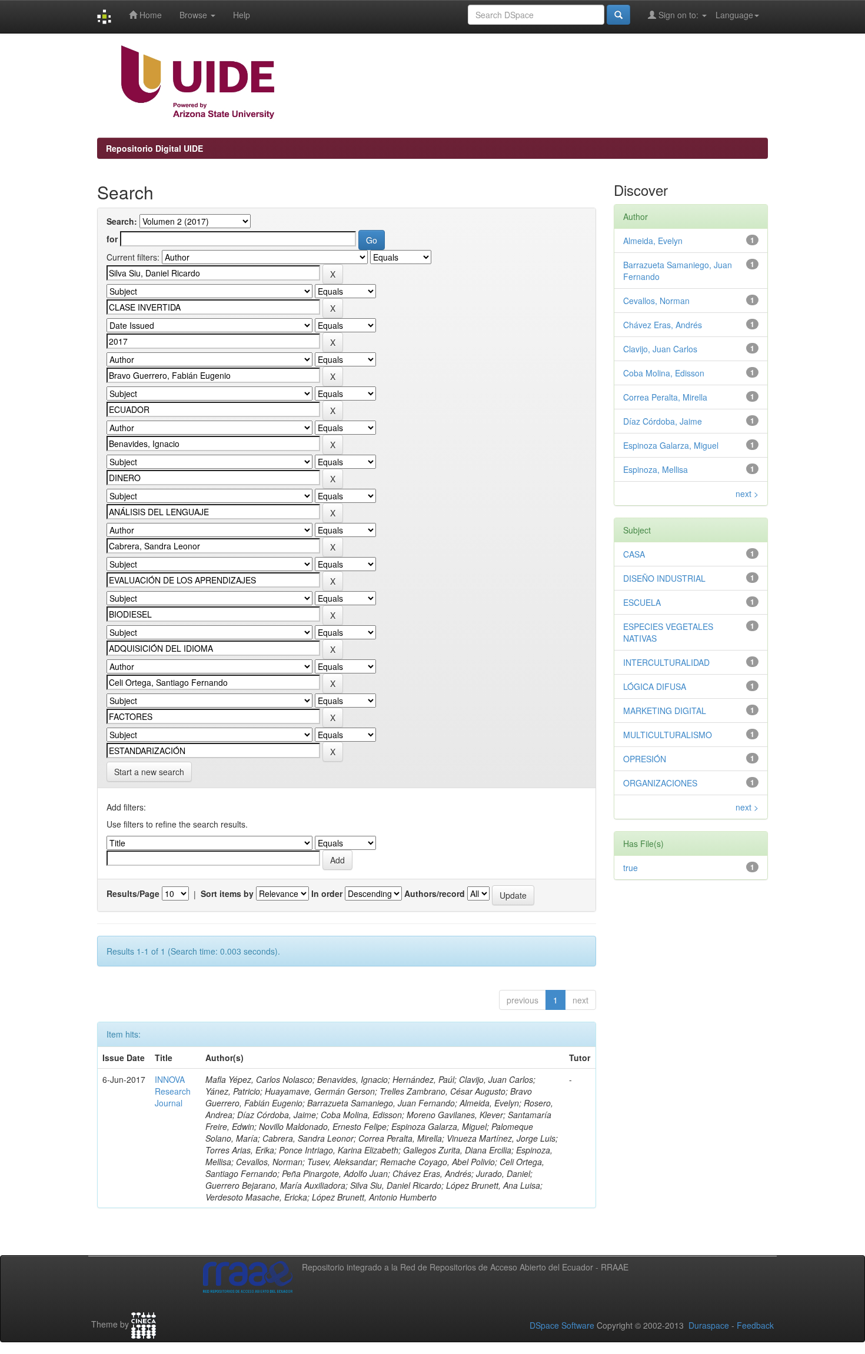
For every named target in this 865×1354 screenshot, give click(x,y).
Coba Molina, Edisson (663, 373)
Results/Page (133, 893)
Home (149, 15)
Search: (122, 221)
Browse (194, 15)
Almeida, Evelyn (653, 240)
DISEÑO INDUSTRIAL (664, 578)
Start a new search (149, 772)
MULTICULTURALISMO (667, 735)
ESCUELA (642, 602)
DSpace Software (562, 1325)
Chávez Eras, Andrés (662, 325)
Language (734, 15)
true (630, 867)
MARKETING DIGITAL (664, 710)
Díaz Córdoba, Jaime (662, 421)
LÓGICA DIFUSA (654, 686)
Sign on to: (678, 15)
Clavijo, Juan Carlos (660, 349)
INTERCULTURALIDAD (666, 662)
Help (241, 15)
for (112, 239)
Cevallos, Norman (656, 300)
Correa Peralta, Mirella (665, 397)
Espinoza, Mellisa (655, 469)
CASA (634, 554)
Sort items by (227, 893)
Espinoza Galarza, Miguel (670, 445)
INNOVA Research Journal (173, 1091)
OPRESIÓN (644, 759)
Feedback (755, 1325)
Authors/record (434, 893)
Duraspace (708, 1325)
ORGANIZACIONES (660, 783)
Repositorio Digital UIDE (154, 148)
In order (326, 893)
